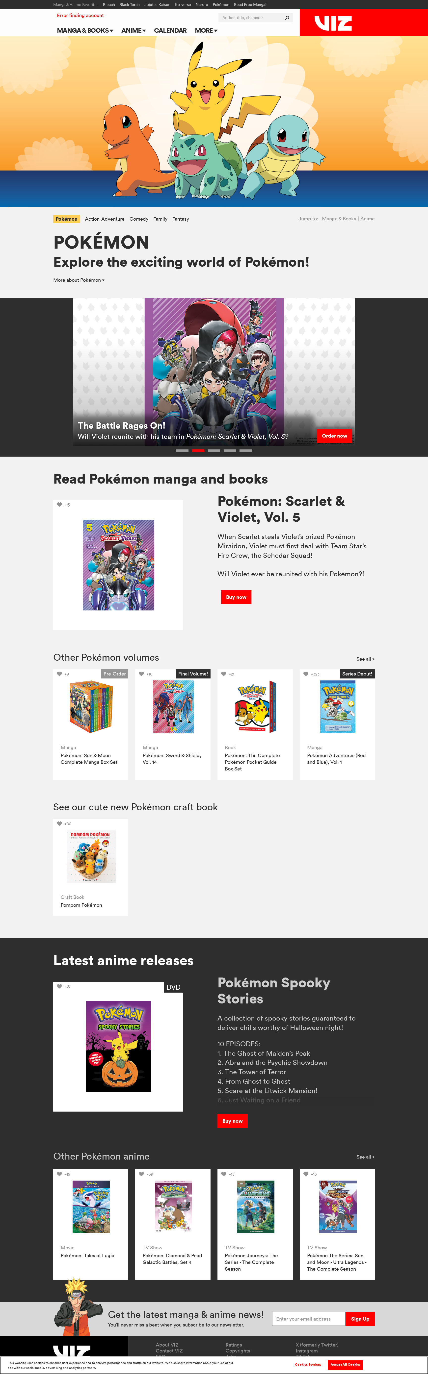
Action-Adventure (105, 219)
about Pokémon (77, 280)
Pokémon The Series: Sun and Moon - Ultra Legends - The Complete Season (336, 1262)
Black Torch (130, 4)
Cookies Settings (308, 1364)
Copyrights (238, 1351)
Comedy (139, 219)
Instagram (307, 1351)
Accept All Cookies (345, 1364)
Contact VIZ (169, 1351)
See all (365, 659)
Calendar (170, 30)
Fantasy (180, 219)
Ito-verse (183, 4)
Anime (132, 30)
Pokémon (221, 4)
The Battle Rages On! (121, 425)
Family (160, 219)
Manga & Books (83, 30)
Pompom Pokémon (81, 905)
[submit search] (288, 17)
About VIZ (167, 1345)
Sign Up (360, 1318)
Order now (334, 435)
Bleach (109, 4)
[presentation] (90, 706)
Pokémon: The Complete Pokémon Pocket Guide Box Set (252, 762)
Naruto (202, 4)
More (204, 30)
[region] (214, 1365)
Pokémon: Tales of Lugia (87, 1255)
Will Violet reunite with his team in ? (183, 436)
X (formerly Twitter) (317, 1345)
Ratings (234, 1345)
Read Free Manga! (250, 4)
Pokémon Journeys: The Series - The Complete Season (251, 1262)
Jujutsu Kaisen (157, 4)
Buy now (236, 597)
